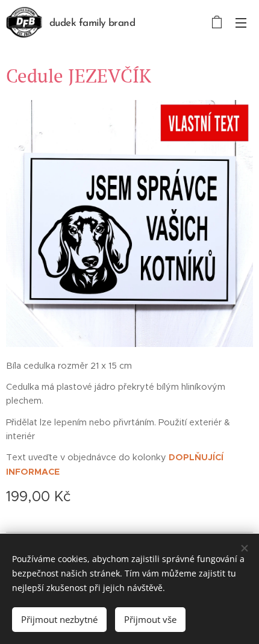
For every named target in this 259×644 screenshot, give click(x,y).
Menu (241, 22)
